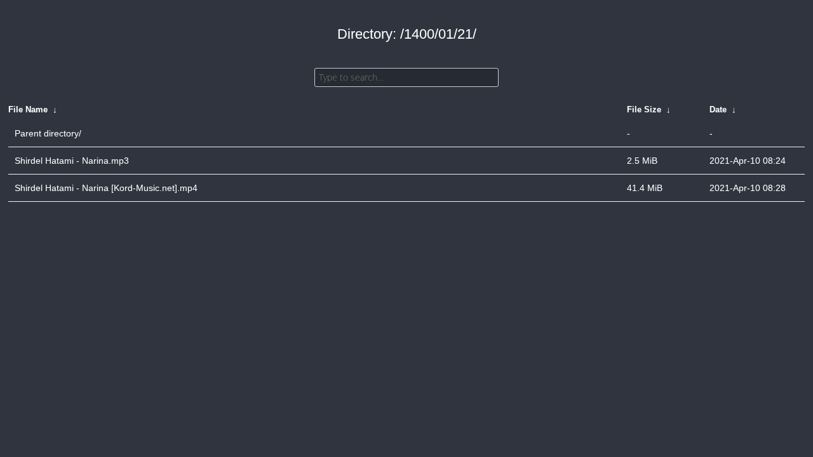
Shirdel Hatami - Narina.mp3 (72, 161)
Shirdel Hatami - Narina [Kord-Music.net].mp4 (106, 188)
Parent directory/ (48, 133)
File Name (28, 109)
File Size (644, 109)
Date (718, 109)
